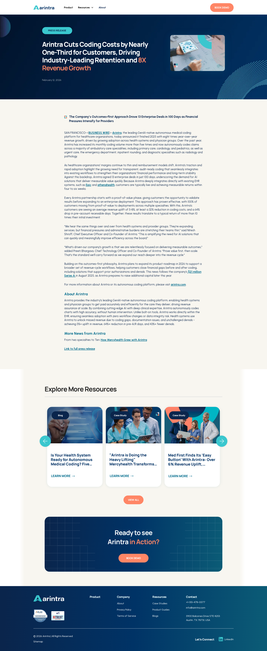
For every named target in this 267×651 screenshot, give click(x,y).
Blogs (155, 615)
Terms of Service (126, 615)
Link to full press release (79, 348)
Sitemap (38, 641)
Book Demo (222, 7)
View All (133, 499)
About (102, 7)
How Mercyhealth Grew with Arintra (124, 340)
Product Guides (161, 609)
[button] (68, 7)
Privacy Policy (124, 609)
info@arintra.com (195, 607)
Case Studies (159, 603)
